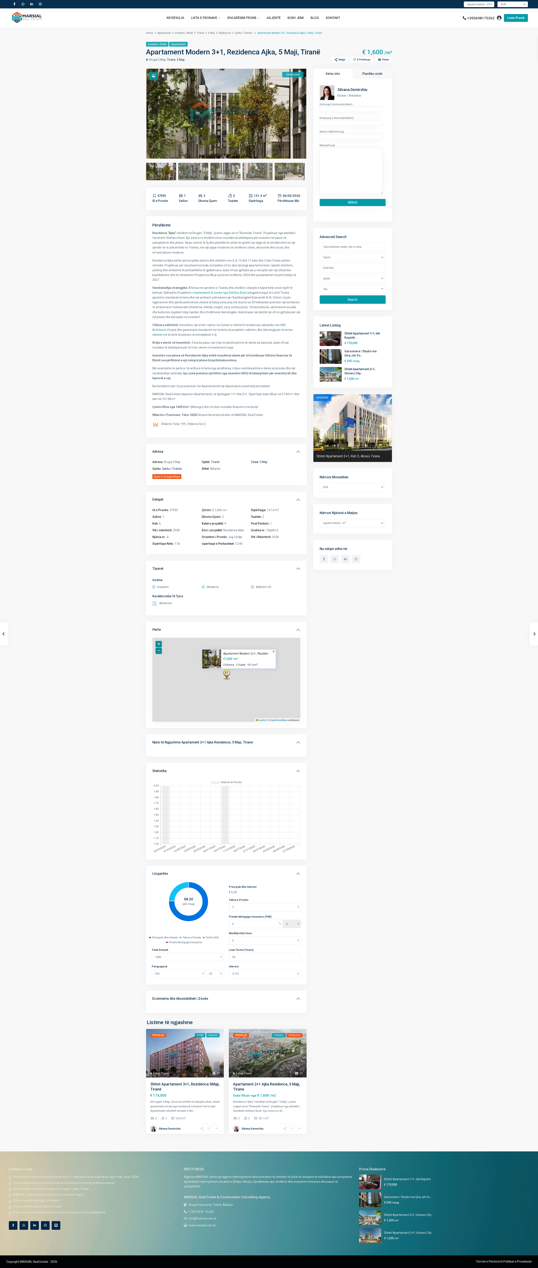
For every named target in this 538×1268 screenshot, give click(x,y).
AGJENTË (274, 18)
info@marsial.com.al (202, 1218)
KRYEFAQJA (175, 18)
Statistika (159, 771)
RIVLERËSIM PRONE (241, 18)
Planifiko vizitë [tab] (372, 73)
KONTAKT (333, 18)
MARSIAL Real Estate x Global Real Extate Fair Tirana (48, 1194)
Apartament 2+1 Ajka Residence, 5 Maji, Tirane (217, 742)
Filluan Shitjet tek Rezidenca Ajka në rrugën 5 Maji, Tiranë (51, 1188)
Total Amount (160, 949)
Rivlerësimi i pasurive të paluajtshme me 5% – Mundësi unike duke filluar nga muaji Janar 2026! (76, 1177)
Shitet (189, 33)
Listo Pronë (516, 18)
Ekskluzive (225, 33)
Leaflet (262, 720)
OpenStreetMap (278, 720)
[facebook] (14, 4)
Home (149, 33)
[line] (56, 1225)
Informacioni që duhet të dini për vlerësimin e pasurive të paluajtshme (59, 1212)
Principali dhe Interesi (242, 886)
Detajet (157, 499)
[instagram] (40, 4)
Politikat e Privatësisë (517, 1261)
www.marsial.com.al (202, 1225)
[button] (226, 674)
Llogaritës (160, 874)
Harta (156, 629)
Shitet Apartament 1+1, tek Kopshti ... (408, 1179)
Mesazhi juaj (327, 145)
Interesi (234, 966)
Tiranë (200, 33)
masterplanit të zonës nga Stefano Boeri (220, 292)
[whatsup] (23, 4)
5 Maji (211, 33)
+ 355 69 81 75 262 (201, 1211)
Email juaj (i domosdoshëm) (337, 118)
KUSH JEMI (295, 18)
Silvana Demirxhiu (170, 1128)
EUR (503, 4)
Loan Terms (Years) (241, 949)
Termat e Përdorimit (489, 1261)
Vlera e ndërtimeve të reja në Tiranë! (37, 1206)
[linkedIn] (31, 4)
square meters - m (478, 4)
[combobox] (353, 257)
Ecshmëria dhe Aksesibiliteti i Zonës (180, 999)
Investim (180, 33)
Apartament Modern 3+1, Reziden (245, 653)
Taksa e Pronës (238, 899)
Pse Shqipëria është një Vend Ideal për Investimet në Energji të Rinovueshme (64, 1183)
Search (352, 299)
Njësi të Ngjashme (202, 742)
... (194, 1110)
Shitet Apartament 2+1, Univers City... (408, 1215)
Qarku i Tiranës (243, 33)
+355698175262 (480, 18)
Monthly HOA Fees (240, 933)
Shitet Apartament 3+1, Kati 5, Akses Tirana (348, 456)
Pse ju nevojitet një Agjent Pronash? (37, 1200)
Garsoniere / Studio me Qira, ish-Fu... (408, 1197)
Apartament (164, 33)
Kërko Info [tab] (333, 73)
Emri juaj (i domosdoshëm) (336, 104)
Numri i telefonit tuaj (332, 131)
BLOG (315, 18)
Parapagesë (159, 966)
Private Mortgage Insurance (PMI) (250, 916)
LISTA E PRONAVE (204, 18)
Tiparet (157, 569)
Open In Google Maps (167, 476)
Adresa (157, 452)
